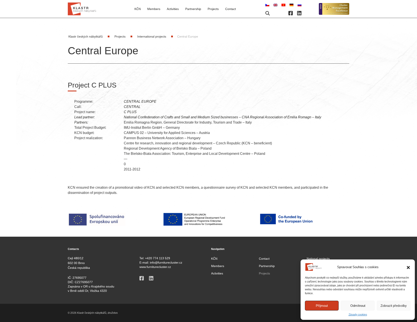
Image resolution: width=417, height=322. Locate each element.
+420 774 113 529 (157, 258)
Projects (264, 273)
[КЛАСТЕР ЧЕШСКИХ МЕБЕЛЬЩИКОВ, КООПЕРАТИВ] (299, 5)
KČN (137, 9)
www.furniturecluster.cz (155, 267)
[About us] (334, 9)
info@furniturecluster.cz (166, 262)
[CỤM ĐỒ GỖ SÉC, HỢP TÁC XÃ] (283, 5)
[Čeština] (267, 5)
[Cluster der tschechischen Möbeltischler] (292, 5)
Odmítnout (357, 305)
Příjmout (322, 305)
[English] (275, 5)
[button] (408, 267)
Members (217, 266)
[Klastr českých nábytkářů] (82, 8)
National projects (318, 258)
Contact (230, 9)
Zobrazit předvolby (394, 305)
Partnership (193, 9)
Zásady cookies (358, 314)
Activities (173, 9)
